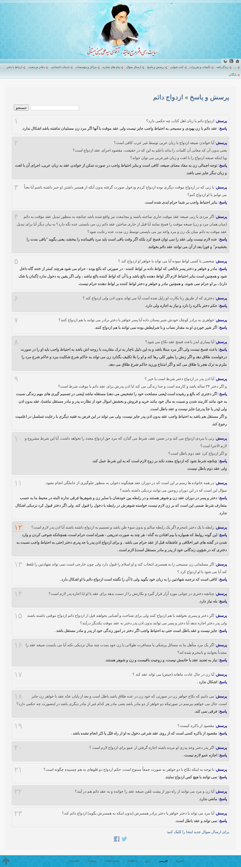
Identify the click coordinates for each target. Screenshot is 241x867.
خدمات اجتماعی (60, 67)
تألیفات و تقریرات (200, 67)
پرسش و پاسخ (155, 67)
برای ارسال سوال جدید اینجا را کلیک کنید (198, 832)
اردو (148, 861)
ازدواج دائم (168, 97)
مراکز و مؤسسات (86, 67)
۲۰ (18, 747)
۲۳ (18, 813)
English (132, 861)
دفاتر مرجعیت (36, 67)
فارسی (163, 861)
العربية (180, 861)
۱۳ (18, 564)
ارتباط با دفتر (14, 67)
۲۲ (18, 791)
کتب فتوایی (177, 67)
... (235, 67)
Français (74, 861)
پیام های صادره (111, 67)
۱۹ (18, 726)
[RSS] (231, 61)
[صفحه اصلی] (237, 61)
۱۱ (18, 483)
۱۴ (18, 594)
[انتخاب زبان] (225, 61)
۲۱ (18, 769)
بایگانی (233, 74)
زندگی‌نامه (222, 67)
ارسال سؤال (133, 67)
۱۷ (18, 674)
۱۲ (18, 527)
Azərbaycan (112, 861)
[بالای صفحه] (6, 861)
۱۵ (18, 615)
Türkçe (92, 861)
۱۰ (18, 438)
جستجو (21, 108)
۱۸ (18, 696)
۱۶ (18, 645)
